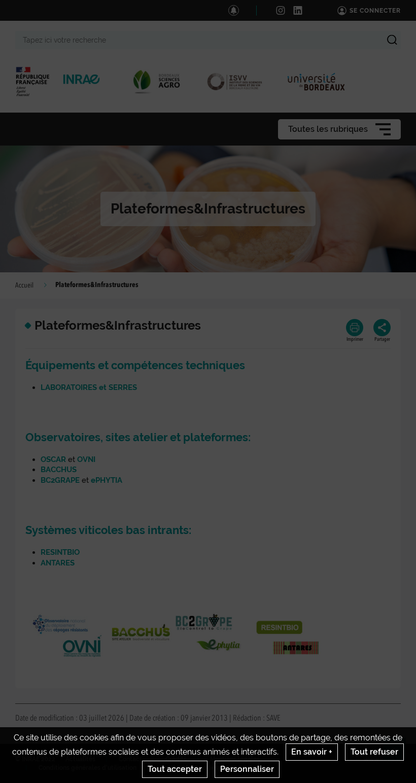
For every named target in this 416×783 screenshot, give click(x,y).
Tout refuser (374, 752)
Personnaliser (247, 769)
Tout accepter (175, 769)
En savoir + (311, 752)
